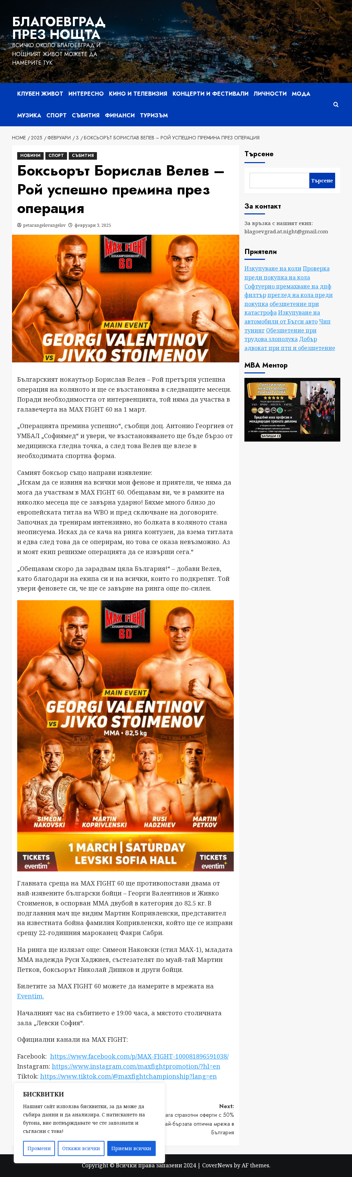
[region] (89, 1123)
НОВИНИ (30, 155)
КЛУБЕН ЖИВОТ (40, 94)
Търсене (259, 154)
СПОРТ (56, 115)
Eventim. (30, 996)
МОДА (301, 94)
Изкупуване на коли (272, 268)
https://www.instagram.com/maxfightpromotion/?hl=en (136, 1066)
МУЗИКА (29, 115)
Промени (39, 1148)
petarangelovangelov (44, 225)
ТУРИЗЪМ (154, 115)
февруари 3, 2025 (93, 225)
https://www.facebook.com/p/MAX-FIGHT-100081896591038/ (139, 1056)
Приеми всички (131, 1148)
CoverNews (217, 1165)
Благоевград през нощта (59, 28)
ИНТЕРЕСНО (86, 94)
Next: (181, 1119)
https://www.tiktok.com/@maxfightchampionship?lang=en (128, 1076)
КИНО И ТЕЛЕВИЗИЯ (138, 94)
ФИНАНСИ (120, 115)
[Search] (336, 104)
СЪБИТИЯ (86, 115)
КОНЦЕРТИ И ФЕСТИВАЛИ (211, 94)
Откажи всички (81, 1148)
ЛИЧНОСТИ (270, 94)
